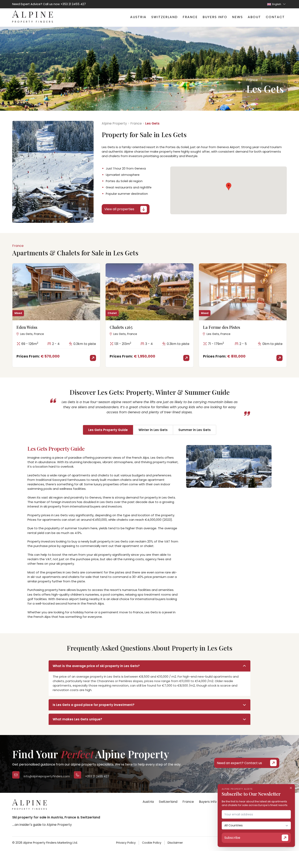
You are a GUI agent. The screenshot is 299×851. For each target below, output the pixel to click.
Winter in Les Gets (153, 430)
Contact (275, 17)
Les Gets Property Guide (108, 430)
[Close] (291, 788)
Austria (138, 17)
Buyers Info (215, 17)
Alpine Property (114, 123)
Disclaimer (175, 843)
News (237, 17)
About (254, 17)
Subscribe (232, 837)
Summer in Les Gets (194, 430)
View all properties (119, 209)
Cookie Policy (151, 843)
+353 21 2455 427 (73, 4)
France (190, 17)
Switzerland (164, 17)
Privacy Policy (126, 843)
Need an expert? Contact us (239, 763)
